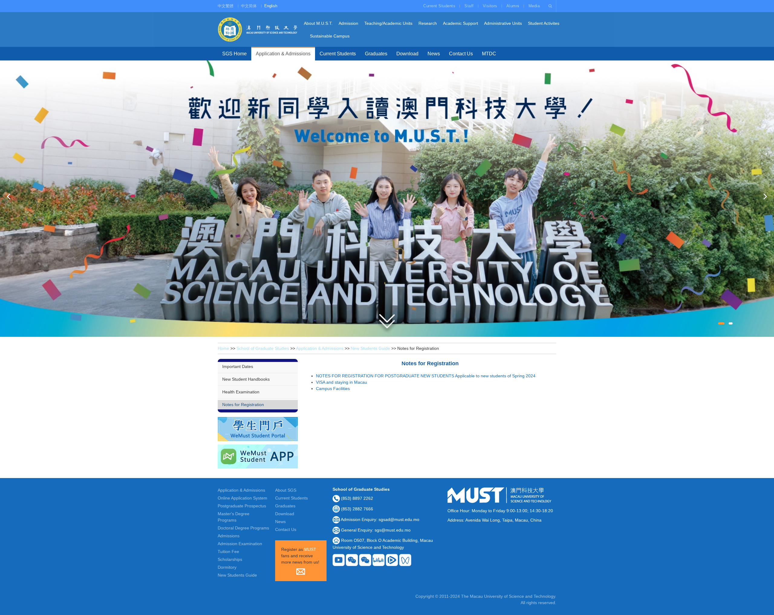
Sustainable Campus (330, 36)
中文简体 (249, 6)
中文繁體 (225, 6)
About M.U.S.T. (318, 23)
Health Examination (240, 391)
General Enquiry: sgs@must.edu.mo (376, 530)
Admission (348, 23)
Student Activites (543, 23)
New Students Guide (370, 348)
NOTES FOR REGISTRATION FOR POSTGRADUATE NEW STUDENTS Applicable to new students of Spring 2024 (425, 375)
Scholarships (230, 559)
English (270, 6)
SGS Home (234, 53)
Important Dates (237, 366)
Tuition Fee (228, 551)
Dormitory (227, 567)
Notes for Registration (243, 404)
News (434, 53)
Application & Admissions (283, 53)
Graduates (376, 53)
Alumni (512, 6)
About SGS (285, 490)
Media (534, 6)
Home (223, 348)
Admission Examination (240, 543)
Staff (469, 6)
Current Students (439, 6)
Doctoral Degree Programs (243, 528)
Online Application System (242, 498)
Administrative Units (503, 23)
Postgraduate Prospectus (242, 505)
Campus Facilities (333, 388)
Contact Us (461, 53)
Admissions (228, 535)
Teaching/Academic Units (388, 23)
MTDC (489, 53)
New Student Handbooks (246, 379)
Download (407, 53)
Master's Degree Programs (233, 516)
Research (427, 23)
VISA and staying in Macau (341, 382)
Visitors (490, 6)
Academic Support (460, 23)
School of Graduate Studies (262, 348)
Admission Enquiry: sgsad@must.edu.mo (380, 519)
